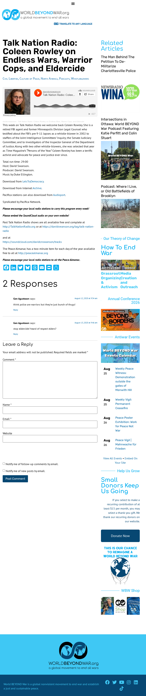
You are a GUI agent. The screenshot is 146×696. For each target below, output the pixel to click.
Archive (37, 188)
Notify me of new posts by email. (25, 471)
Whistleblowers (80, 78)
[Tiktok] (122, 688)
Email (7, 418)
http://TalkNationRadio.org (19, 226)
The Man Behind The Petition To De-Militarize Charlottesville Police (118, 64)
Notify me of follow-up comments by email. (32, 464)
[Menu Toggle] (73, 3)
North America (49, 78)
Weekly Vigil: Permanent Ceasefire (123, 404)
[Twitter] (114, 682)
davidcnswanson (9, 121)
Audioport (59, 195)
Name (7, 404)
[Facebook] (107, 682)
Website (7, 433)
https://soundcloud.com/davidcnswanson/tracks (32, 242)
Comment (9, 359)
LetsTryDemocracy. (33, 181)
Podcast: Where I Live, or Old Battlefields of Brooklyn (119, 191)
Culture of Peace (29, 78)
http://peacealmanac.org (33, 253)
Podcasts (64, 78)
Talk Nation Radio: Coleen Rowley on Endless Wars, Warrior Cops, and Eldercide (51, 121)
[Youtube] (122, 682)
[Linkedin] (136, 682)
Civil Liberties (10, 78)
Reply (15, 310)
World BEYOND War (15, 684)
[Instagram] (129, 682)
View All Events (112, 458)
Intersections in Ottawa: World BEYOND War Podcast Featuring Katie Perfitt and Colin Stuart (120, 128)
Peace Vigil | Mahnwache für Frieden (125, 444)
